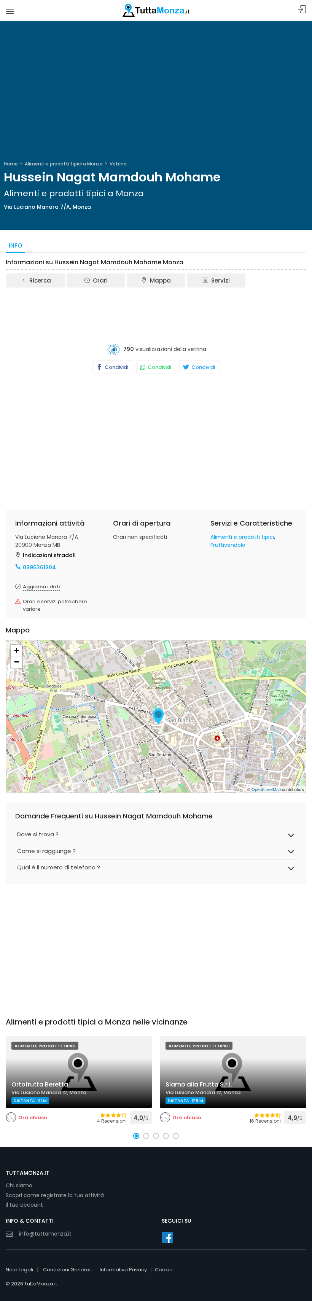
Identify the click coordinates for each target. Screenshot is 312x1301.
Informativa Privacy (123, 1269)
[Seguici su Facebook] (167, 1237)
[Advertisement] (156, 309)
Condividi (115, 367)
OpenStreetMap (266, 789)
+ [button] (16, 650)
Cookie (164, 1269)
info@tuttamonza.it (45, 1233)
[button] (136, 1136)
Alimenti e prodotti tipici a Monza (64, 163)
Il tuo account (24, 1204)
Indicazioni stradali (49, 555)
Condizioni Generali (67, 1269)
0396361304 (39, 567)
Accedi (302, 9)
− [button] (16, 662)
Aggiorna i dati (41, 586)
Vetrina (118, 163)
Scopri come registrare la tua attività (55, 1195)
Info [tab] (15, 245)
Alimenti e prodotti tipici (242, 537)
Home (11, 163)
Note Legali (19, 1269)
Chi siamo (19, 1185)
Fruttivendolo (227, 545)
